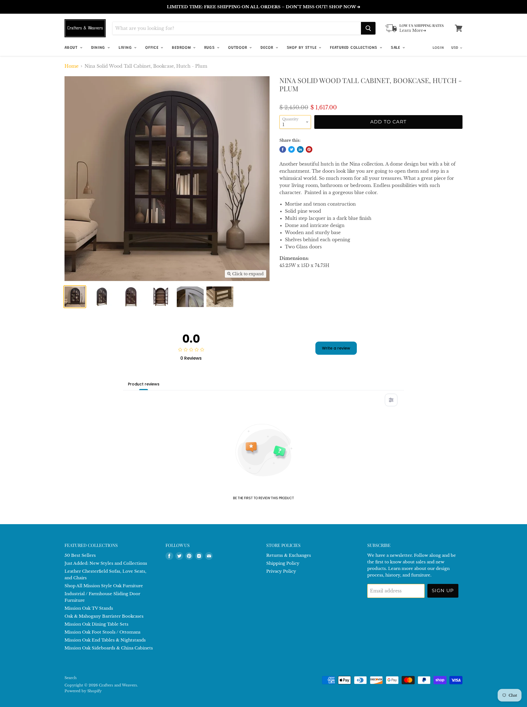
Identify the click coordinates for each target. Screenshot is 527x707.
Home (72, 66)
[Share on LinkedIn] (300, 149)
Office (152, 48)
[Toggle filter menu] (391, 400)
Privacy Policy (281, 571)
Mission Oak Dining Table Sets (96, 624)
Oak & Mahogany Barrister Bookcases (104, 616)
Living (126, 48)
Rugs (210, 48)
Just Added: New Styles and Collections (106, 563)
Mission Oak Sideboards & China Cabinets (109, 648)
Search (71, 677)
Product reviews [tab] (143, 384)
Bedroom (182, 48)
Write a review (336, 348)
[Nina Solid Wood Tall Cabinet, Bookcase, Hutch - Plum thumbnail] (75, 297)
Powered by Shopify (83, 691)
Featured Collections (354, 48)
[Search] (368, 28)
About (72, 48)
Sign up (443, 590)
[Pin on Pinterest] (309, 149)
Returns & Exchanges (288, 555)
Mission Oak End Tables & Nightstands (105, 640)
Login (438, 48)
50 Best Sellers (80, 555)
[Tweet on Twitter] (291, 149)
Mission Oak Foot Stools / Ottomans (103, 632)
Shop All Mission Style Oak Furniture (104, 585)
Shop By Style (302, 48)
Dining (99, 48)
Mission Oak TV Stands (89, 608)
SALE (396, 48)
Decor (267, 48)
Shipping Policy (282, 563)
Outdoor (238, 48)
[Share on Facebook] (282, 149)
